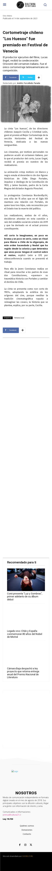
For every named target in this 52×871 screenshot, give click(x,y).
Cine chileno (7, 15)
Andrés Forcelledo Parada (28, 83)
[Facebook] (20, 845)
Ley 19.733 (8, 819)
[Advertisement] (26, 448)
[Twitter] (31, 845)
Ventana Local (19, 318)
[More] (39, 77)
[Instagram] (25, 845)
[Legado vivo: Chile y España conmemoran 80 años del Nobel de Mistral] (26, 617)
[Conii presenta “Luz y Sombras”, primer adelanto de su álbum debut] (26, 579)
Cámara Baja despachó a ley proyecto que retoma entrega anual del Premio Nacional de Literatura (23, 673)
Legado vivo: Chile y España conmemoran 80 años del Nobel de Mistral (24, 634)
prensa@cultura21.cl (12, 814)
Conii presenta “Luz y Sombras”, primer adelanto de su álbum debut (24, 596)
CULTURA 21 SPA (27, 856)
